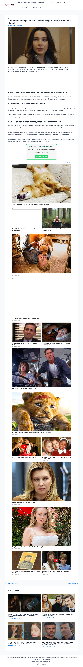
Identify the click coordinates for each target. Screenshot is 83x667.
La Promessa (41, 2)
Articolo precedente (11, 599)
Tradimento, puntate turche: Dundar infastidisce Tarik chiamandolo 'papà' (57, 630)
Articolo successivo (72, 599)
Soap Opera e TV (11, 634)
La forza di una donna (30, 2)
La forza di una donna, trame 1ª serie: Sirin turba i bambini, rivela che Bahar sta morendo (22, 658)
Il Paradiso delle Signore (24, 7)
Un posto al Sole (61, 2)
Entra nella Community (41, 172)
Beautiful (20, 2)
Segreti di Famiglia (37, 7)
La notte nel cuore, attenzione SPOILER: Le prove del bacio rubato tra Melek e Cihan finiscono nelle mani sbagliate (23, 631)
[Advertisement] (41, 98)
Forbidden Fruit (50, 2)
